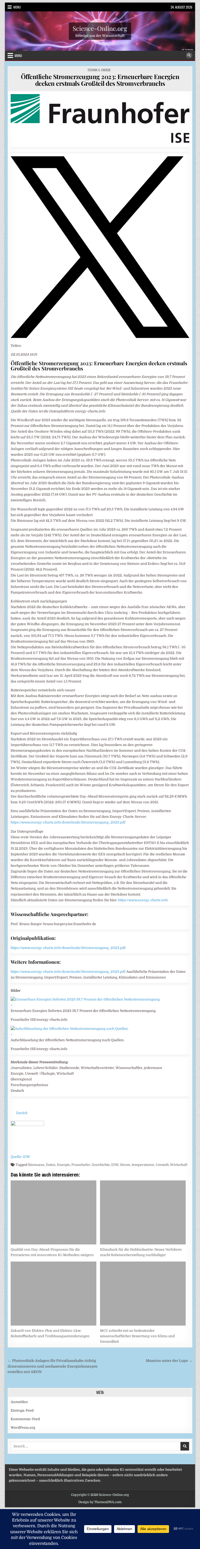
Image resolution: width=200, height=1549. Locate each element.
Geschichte (101, 1165)
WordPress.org (23, 1428)
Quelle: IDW (20, 1157)
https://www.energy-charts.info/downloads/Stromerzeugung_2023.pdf (68, 822)
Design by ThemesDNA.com (100, 1502)
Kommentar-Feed (25, 1419)
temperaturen (143, 1165)
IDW (114, 1165)
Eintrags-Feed (22, 1410)
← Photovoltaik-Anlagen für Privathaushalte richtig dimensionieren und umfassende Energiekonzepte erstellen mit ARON (53, 1366)
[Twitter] (100, 337)
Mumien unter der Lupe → (169, 1361)
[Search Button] (189, 55)
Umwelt (162, 1165)
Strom (125, 1165)
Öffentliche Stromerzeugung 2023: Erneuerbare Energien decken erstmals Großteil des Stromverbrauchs (100, 79)
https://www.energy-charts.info (143, 900)
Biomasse (36, 1165)
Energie (63, 1165)
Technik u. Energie (99, 70)
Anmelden (19, 1402)
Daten (50, 1165)
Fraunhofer (80, 1165)
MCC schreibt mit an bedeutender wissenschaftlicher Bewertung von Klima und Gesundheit (137, 1336)
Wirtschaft (178, 1165)
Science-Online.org (100, 28)
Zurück (22, 1113)
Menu (17, 7)
